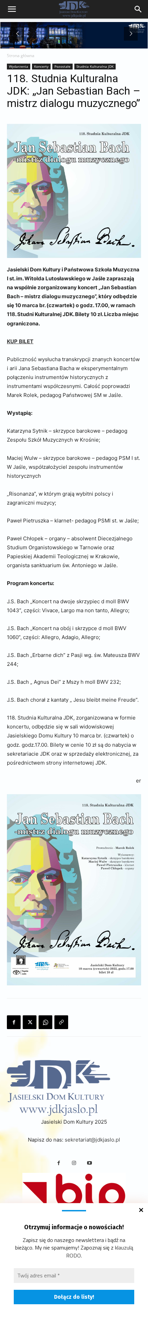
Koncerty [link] (41, 66)
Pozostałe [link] (62, 66)
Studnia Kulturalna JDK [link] (95, 66)
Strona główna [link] (20, 55)
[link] (138, 9)
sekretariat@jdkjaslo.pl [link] (92, 1139)
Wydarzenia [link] (18, 66)
